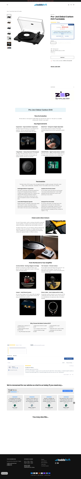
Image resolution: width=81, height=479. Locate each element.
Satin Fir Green (67, 42)
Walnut (53, 45)
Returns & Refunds (44, 462)
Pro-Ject (52, 14)
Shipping (42, 459)
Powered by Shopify (47, 475)
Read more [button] (15, 402)
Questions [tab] (15, 356)
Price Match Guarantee (45, 465)
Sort (63, 362)
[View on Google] (15, 405)
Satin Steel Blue (60, 42)
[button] (55, 22)
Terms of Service (44, 461)
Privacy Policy (43, 464)
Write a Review (70, 359)
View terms (62, 37)
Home (8, 11)
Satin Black (53, 42)
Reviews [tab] (9, 356)
